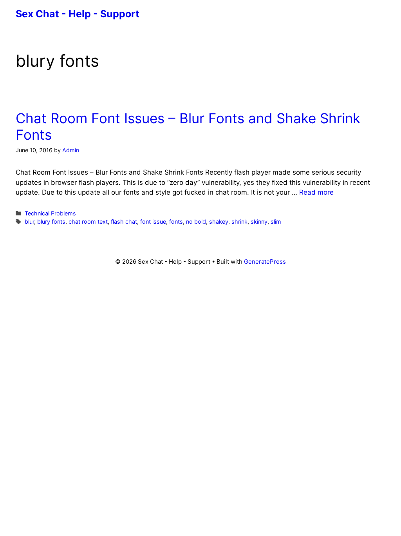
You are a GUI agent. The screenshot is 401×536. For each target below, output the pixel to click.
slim (276, 221)
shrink (239, 221)
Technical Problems (50, 213)
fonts (176, 221)
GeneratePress (265, 261)
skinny (259, 221)
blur (29, 221)
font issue (153, 221)
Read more (316, 192)
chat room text (88, 221)
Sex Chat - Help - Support (77, 14)
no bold (196, 221)
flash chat (124, 221)
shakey (218, 221)
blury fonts (51, 221)
